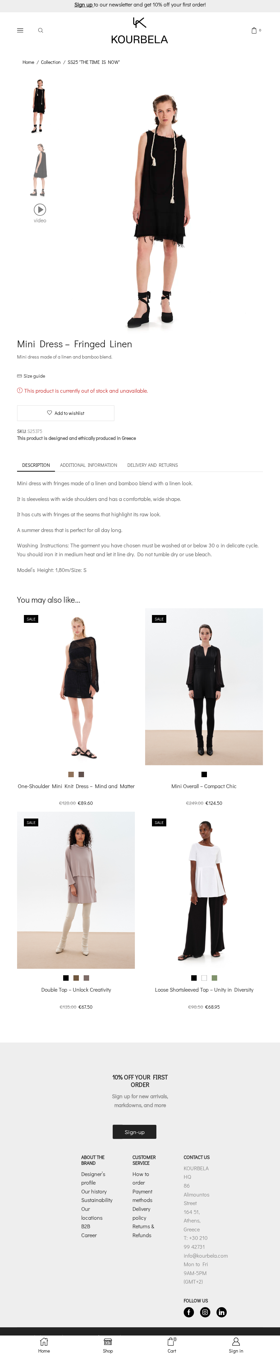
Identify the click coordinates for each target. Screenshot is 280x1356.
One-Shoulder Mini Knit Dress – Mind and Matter (76, 785)
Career (89, 1235)
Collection (51, 62)
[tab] (36, 465)
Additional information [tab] (88, 465)
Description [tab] (36, 465)
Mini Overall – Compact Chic (204, 785)
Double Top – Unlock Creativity (76, 989)
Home (28, 62)
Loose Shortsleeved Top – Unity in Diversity (204, 989)
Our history (94, 1191)
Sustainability (96, 1199)
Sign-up (135, 1132)
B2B (85, 1226)
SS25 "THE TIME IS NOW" (94, 62)
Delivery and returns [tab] (152, 465)
